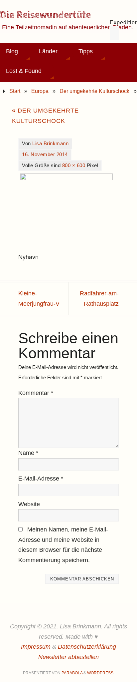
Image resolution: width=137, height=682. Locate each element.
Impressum (36, 646)
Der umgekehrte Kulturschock (94, 91)
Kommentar (35, 393)
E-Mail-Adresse (40, 478)
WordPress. (100, 673)
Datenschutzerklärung (87, 646)
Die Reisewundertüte (45, 15)
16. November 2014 (45, 154)
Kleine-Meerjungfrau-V (39, 298)
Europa (40, 91)
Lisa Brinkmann (50, 143)
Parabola (72, 673)
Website (29, 504)
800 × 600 (73, 165)
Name (28, 453)
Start (14, 91)
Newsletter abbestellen (68, 657)
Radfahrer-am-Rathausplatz (99, 298)
